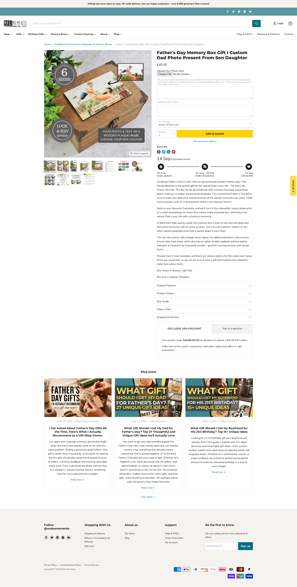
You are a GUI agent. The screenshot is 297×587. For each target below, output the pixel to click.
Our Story (130, 533)
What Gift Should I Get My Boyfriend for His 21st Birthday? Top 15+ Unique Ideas (219, 430)
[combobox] (141, 23)
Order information (174, 538)
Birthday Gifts (36, 34)
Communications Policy (70, 565)
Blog (117, 34)
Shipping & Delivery (268, 34)
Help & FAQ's (244, 34)
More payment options (205, 141)
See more (147, 497)
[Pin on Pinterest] (173, 152)
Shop (7, 34)
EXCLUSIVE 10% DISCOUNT (184, 328)
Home (47, 44)
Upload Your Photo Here (170, 71)
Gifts (19, 34)
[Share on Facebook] (159, 152)
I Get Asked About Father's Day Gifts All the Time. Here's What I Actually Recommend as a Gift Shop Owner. (78, 432)
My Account (171, 542)
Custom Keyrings (84, 34)
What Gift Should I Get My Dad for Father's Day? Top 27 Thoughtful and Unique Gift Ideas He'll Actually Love (148, 432)
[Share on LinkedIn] (168, 152)
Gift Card (89, 546)
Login (280, 23)
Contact (288, 34)
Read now (76, 479)
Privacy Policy (50, 565)
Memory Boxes (59, 34)
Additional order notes (168, 102)
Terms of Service (91, 565)
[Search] (256, 23)
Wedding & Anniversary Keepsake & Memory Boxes (83, 44)
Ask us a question (232, 328)
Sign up (245, 546)
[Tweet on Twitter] (164, 152)
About (104, 34)
